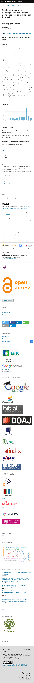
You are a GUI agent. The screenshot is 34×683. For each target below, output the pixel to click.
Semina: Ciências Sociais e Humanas (13, 1)
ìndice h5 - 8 (5, 369)
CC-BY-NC (8, 214)
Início (3, 5)
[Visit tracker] (3, 609)
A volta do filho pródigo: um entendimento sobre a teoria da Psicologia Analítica (15, 586)
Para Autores (5, 338)
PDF (5, 150)
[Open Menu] (1, 1)
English (4, 310)
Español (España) (7, 312)
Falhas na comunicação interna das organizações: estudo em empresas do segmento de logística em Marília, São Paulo (15, 592)
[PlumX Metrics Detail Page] (4, 267)
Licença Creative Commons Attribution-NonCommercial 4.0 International (15, 664)
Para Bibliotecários (6, 341)
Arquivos (8, 5)
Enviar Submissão (7, 300)
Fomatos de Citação (7, 175)
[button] (5, 322)
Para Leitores (5, 336)
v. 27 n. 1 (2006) (16, 5)
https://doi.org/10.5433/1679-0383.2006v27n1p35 (17, 33)
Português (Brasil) (7, 315)
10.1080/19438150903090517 (9, 259)
